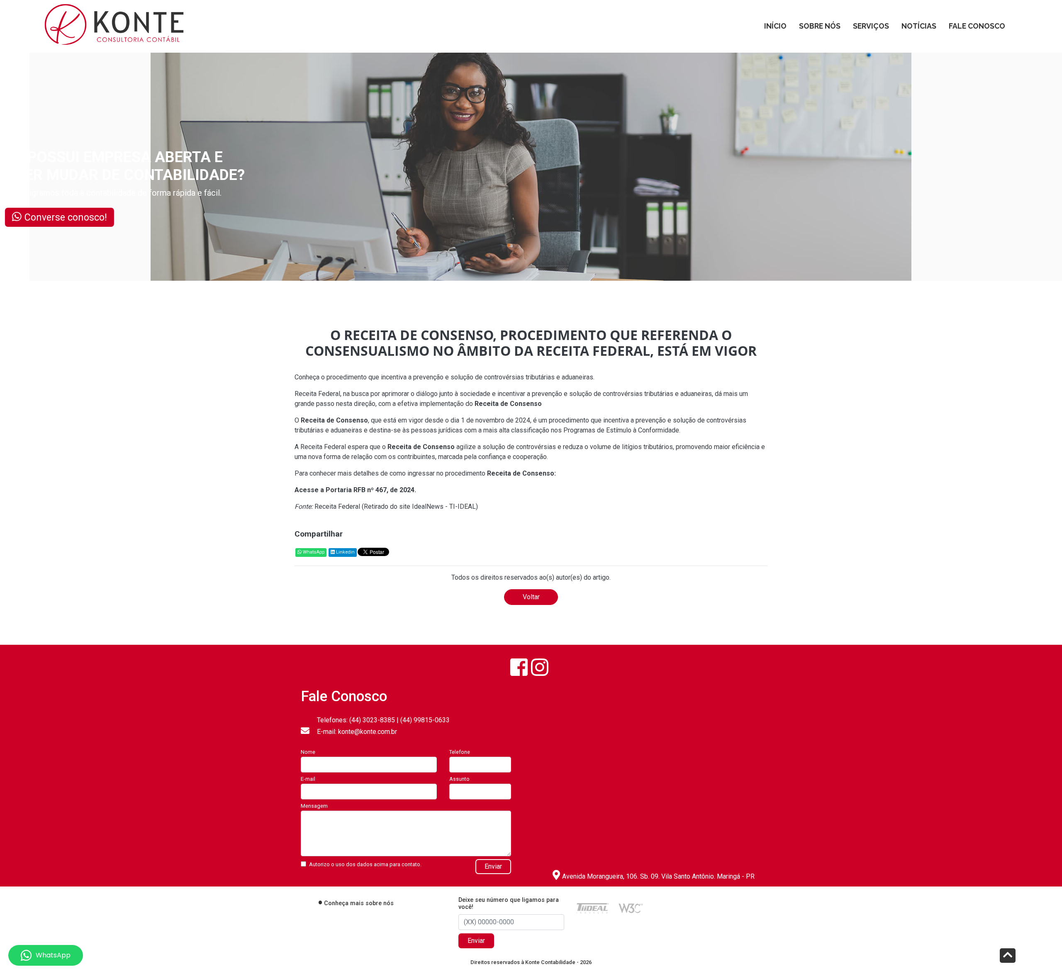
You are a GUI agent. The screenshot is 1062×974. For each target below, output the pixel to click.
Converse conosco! (102, 217)
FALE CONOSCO (977, 26)
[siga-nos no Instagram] (539, 667)
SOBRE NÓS (819, 26)
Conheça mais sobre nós (359, 903)
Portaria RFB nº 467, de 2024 (370, 490)
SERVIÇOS (871, 26)
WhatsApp (313, 552)
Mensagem (314, 806)
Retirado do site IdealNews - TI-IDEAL (420, 506)
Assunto (459, 779)
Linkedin (345, 552)
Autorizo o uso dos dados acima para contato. (365, 864)
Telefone (459, 752)
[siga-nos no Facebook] (519, 667)
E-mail (308, 779)
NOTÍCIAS (918, 26)
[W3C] (631, 908)
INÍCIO (775, 26)
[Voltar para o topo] (1007, 956)
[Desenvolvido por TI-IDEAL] (593, 908)
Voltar (531, 597)
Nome (308, 752)
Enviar (493, 866)
